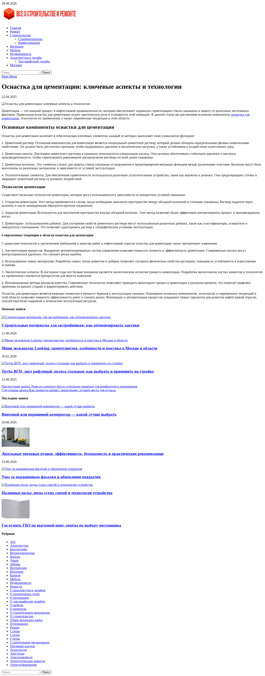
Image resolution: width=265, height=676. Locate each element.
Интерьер (16, 46)
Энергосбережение (23, 664)
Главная (15, 28)
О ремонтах (18, 609)
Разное (14, 627)
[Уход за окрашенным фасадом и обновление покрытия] (42, 469)
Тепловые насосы (22, 646)
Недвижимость (20, 54)
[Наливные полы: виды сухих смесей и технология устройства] (47, 484)
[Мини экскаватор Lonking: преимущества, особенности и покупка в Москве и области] (65, 340)
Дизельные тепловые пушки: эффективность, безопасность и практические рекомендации (83, 453)
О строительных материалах (30, 612)
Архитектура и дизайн (26, 57)
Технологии (18, 650)
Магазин (16, 65)
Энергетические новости (27, 661)
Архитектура (19, 545)
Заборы (15, 564)
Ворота (15, 556)
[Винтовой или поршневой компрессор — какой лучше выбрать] (48, 406)
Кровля (15, 575)
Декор (14, 560)
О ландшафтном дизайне (27, 601)
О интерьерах (19, 597)
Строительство (20, 35)
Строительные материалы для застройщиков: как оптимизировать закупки (70, 325)
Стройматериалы (30, 39)
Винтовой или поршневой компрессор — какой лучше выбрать (59, 414)
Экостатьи (17, 653)
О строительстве (21, 616)
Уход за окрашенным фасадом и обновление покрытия (51, 477)
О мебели (16, 605)
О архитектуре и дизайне (28, 590)
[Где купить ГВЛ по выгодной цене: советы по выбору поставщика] (16, 517)
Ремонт (15, 31)
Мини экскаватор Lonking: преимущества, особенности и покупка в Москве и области (79, 348)
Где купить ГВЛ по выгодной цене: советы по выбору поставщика (61, 525)
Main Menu (9, 76)
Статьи (15, 631)
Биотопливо (18, 549)
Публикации (19, 624)
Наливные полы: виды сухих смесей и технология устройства (57, 493)
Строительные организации (29, 642)
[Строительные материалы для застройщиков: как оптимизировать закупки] (56, 317)
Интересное (18, 568)
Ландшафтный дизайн (34, 61)
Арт (13, 542)
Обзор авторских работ (26, 620)
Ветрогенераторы (22, 553)
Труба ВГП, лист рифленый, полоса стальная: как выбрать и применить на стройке (78, 371)
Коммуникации (29, 42)
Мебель (15, 50)
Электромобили (21, 657)
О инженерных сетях (25, 594)
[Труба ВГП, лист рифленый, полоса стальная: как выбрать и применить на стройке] (62, 363)
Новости (16, 586)
